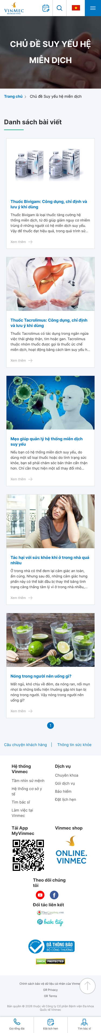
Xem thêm (18, 242)
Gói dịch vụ (65, 783)
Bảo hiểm (63, 791)
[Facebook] (54, 895)
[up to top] (87, 986)
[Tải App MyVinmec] (28, 855)
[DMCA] (50, 961)
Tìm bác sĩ (21, 802)
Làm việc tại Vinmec (22, 813)
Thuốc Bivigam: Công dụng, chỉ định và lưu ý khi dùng (49, 204)
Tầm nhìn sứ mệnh (28, 781)
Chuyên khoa (66, 775)
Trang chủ (13, 96)
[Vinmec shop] (71, 850)
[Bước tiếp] (50, 922)
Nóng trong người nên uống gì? (41, 676)
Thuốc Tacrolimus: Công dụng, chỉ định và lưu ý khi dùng (49, 323)
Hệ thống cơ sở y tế (27, 791)
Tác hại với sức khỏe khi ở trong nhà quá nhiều (50, 560)
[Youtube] (40, 895)
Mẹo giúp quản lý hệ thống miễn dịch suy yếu (47, 441)
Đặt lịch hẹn (65, 799)
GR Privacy (50, 990)
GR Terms (50, 996)
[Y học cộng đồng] (50, 912)
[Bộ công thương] (50, 946)
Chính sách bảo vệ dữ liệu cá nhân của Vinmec (50, 983)
